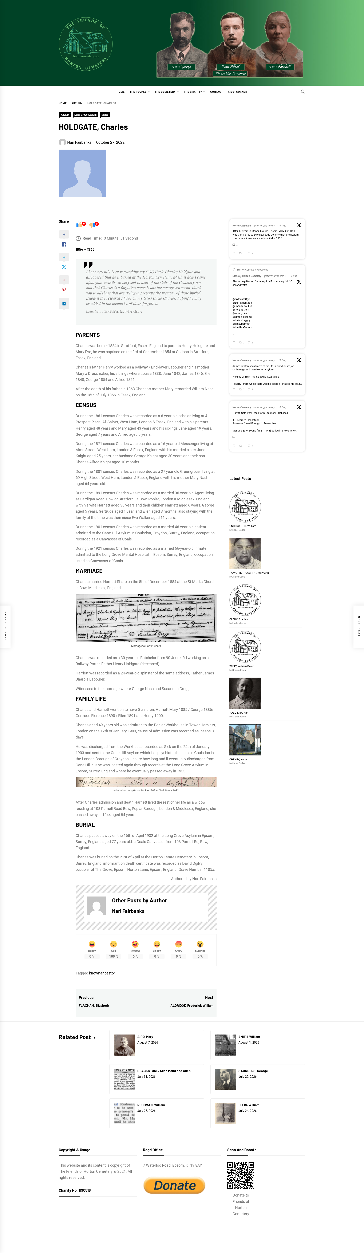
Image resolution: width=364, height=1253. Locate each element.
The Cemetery (165, 91)
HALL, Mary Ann (238, 712)
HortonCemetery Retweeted (252, 269)
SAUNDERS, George (253, 1071)
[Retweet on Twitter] (234, 269)
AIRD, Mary (145, 1037)
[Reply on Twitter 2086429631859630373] (235, 253)
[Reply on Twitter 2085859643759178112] (235, 389)
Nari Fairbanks (79, 142)
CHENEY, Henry (238, 759)
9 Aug (283, 225)
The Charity (193, 91)
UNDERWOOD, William (243, 526)
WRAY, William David (241, 666)
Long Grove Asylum (85, 114)
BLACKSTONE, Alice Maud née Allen (164, 1071)
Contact (216, 91)
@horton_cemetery (264, 225)
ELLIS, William (248, 1105)
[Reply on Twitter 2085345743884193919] (235, 446)
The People (138, 91)
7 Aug (283, 360)
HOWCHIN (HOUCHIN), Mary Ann (249, 572)
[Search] (303, 92)
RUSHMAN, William (151, 1105)
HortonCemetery (242, 225)
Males (105, 114)
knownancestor (102, 973)
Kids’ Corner (237, 91)
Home (121, 91)
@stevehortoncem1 (275, 276)
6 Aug (283, 407)
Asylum (65, 114)
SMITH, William (249, 1037)
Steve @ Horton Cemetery (247, 276)
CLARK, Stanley (238, 619)
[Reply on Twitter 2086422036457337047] (235, 342)
